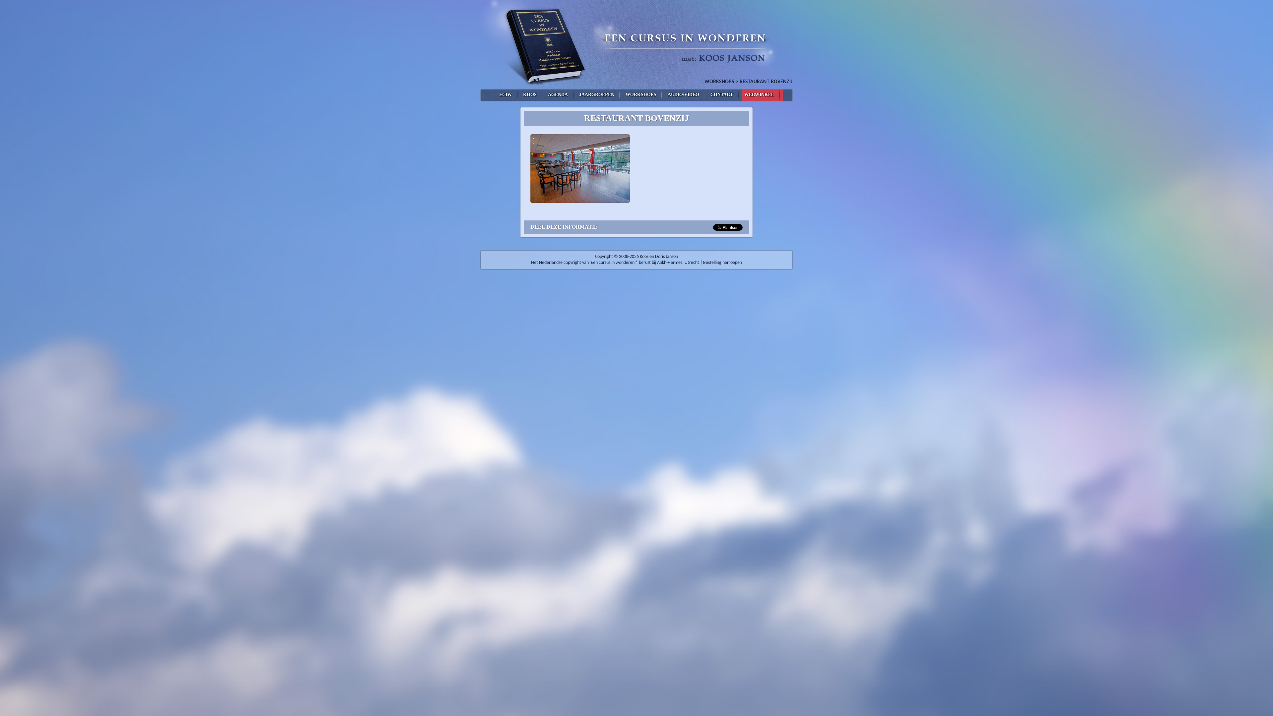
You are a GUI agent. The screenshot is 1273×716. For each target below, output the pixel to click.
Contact (721, 94)
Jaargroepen (596, 94)
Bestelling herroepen (722, 262)
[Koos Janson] (636, 45)
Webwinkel (759, 94)
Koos (530, 94)
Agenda (558, 94)
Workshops (719, 82)
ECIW (505, 94)
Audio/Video (683, 94)
